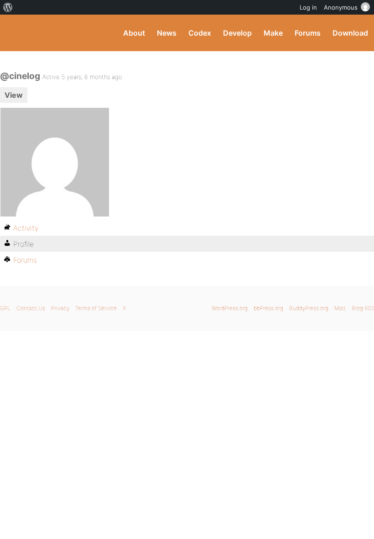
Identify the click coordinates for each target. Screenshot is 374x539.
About (134, 32)
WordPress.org (230, 308)
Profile (23, 243)
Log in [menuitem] (308, 7)
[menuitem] (8, 7)
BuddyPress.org (15, 33)
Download (350, 32)
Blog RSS (363, 308)
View (14, 95)
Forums (308, 32)
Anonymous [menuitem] (341, 7)
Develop (237, 32)
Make (273, 32)
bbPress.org (268, 308)
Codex (199, 32)
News (167, 32)
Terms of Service (96, 308)
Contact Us (30, 308)
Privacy (60, 308)
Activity (25, 228)
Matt (340, 308)
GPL (5, 308)
